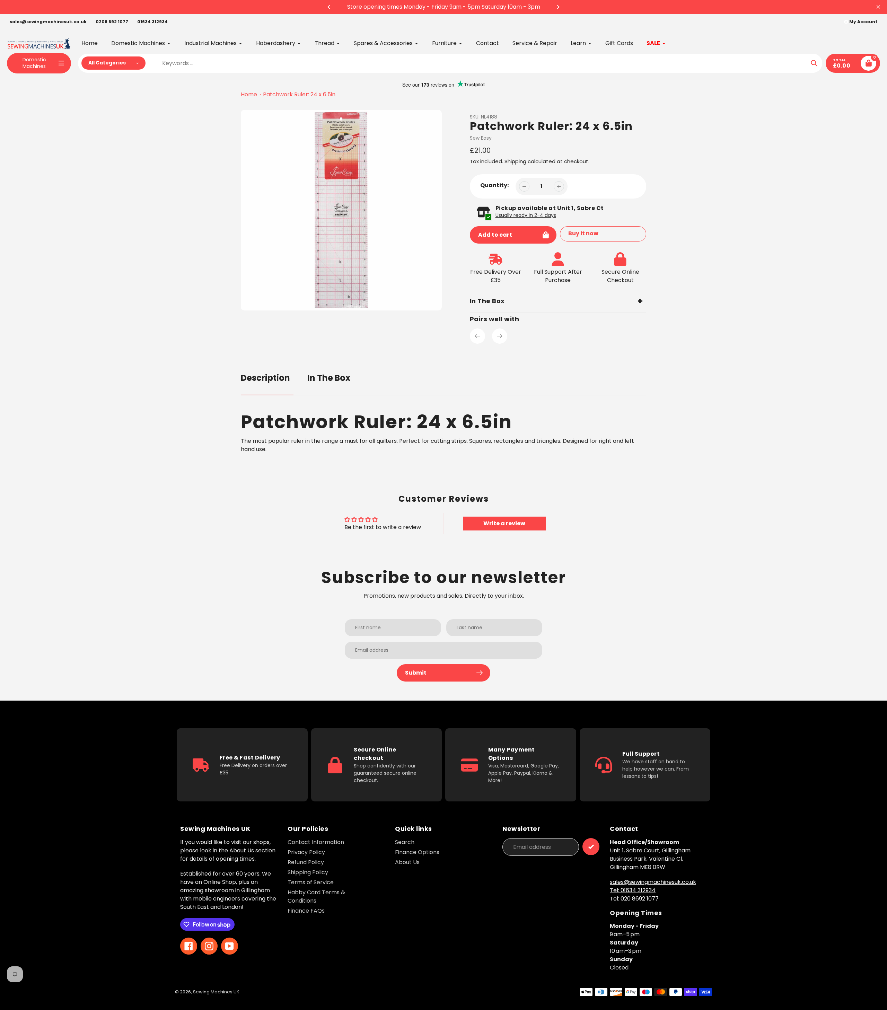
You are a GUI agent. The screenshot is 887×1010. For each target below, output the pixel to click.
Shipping (515, 161)
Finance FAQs (306, 911)
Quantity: (494, 185)
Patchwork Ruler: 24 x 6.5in (299, 94)
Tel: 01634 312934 (633, 890)
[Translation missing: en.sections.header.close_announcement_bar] (878, 6)
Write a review (504, 523)
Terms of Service (311, 882)
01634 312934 (152, 22)
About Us (407, 862)
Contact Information (316, 842)
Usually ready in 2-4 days (525, 215)
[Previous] (329, 6)
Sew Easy (481, 137)
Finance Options (417, 852)
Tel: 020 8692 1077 (634, 899)
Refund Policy (306, 862)
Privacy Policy (306, 852)
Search (404, 842)
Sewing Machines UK (216, 992)
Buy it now (583, 233)
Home (249, 94)
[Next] (557, 6)
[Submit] (590, 846)
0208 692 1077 (112, 22)
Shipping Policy (308, 872)
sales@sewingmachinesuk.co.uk (48, 22)
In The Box (328, 378)
